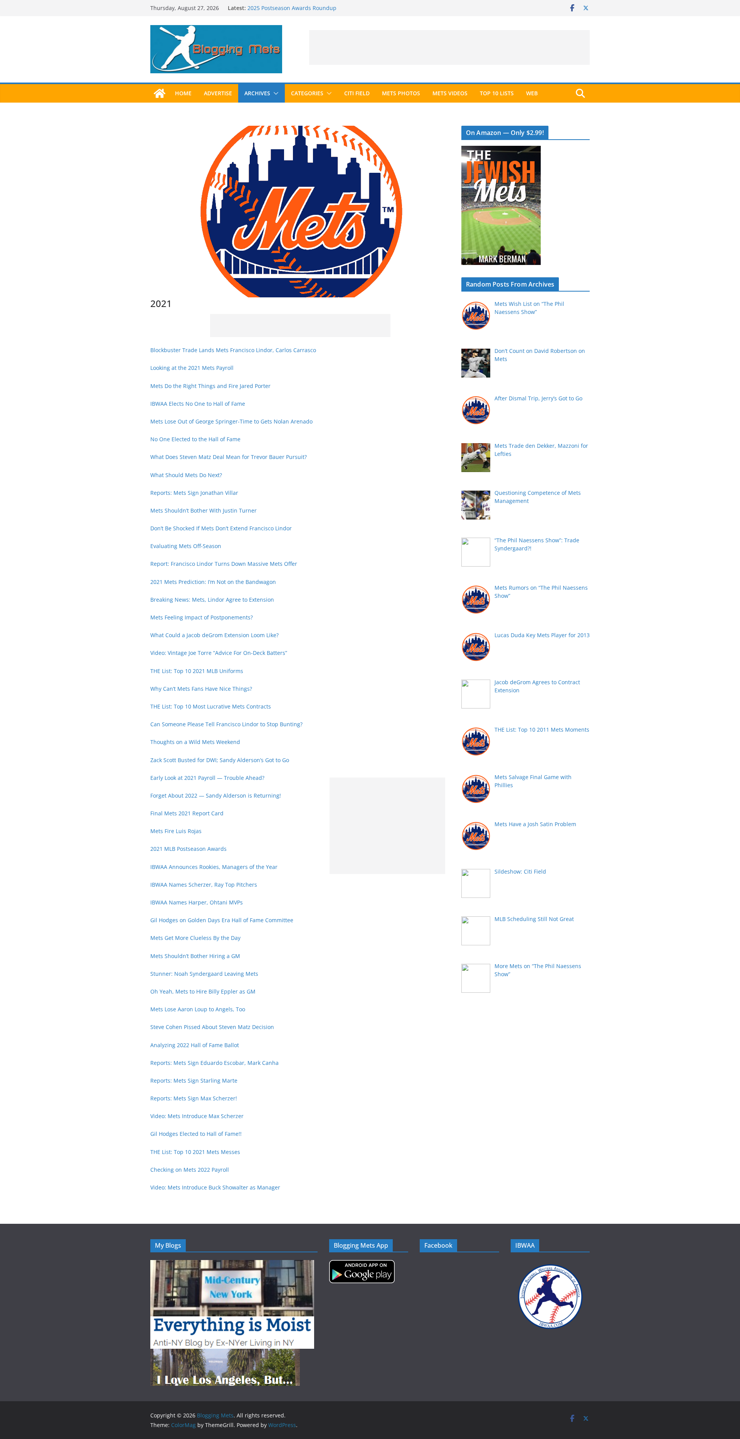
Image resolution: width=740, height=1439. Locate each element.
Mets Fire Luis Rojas (176, 831)
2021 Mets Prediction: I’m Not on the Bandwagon (213, 581)
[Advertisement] (449, 47)
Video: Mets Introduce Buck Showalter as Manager (215, 1187)
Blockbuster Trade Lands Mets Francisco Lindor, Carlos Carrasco (233, 350)
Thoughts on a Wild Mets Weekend (195, 742)
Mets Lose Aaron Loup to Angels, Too (197, 1009)
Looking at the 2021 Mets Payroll (192, 367)
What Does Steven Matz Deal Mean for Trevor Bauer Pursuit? (228, 457)
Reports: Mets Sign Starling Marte (193, 1080)
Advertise (218, 93)
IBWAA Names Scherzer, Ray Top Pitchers (203, 884)
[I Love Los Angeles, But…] (225, 1353)
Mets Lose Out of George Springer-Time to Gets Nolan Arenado (231, 421)
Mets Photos (401, 93)
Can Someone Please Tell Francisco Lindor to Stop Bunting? (226, 724)
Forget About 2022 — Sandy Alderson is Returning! (215, 795)
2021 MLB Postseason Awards (188, 848)
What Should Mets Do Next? (186, 475)
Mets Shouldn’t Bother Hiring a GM (195, 956)
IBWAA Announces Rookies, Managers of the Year (214, 866)
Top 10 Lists (497, 93)
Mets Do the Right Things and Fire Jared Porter (210, 386)
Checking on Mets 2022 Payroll (189, 1169)
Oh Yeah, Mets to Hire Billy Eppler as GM (203, 991)
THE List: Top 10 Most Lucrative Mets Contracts (210, 706)
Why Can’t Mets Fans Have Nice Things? (201, 688)
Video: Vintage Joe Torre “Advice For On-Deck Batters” (219, 652)
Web (532, 93)
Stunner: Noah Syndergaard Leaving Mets (204, 973)
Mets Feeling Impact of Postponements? (201, 617)
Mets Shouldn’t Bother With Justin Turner (203, 510)
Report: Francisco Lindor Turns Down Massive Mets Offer (223, 563)
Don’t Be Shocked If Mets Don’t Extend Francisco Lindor (221, 528)
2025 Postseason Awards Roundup (291, 8)
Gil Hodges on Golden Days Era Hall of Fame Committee (221, 920)
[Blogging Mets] (159, 93)
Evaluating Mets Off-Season (185, 546)
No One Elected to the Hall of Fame (195, 439)
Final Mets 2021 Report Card (187, 813)
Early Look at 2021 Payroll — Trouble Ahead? (207, 777)
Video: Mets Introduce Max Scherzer (197, 1116)
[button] (274, 93)
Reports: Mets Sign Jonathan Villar (194, 492)
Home (183, 93)
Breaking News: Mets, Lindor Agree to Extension (212, 599)
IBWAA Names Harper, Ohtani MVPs (196, 902)
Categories (307, 93)
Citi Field (357, 93)
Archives (257, 93)
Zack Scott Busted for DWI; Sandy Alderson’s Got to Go (219, 760)
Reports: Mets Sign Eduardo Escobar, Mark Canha (214, 1062)
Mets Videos (450, 93)
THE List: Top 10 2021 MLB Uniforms (196, 671)
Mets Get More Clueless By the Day (195, 937)
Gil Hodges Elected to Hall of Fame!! (196, 1133)
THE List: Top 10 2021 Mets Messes (195, 1152)
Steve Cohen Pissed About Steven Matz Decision (212, 1027)
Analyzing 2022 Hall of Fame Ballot (194, 1045)
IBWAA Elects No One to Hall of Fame (197, 403)
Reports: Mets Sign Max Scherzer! (193, 1098)
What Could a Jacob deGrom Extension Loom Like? (214, 635)
